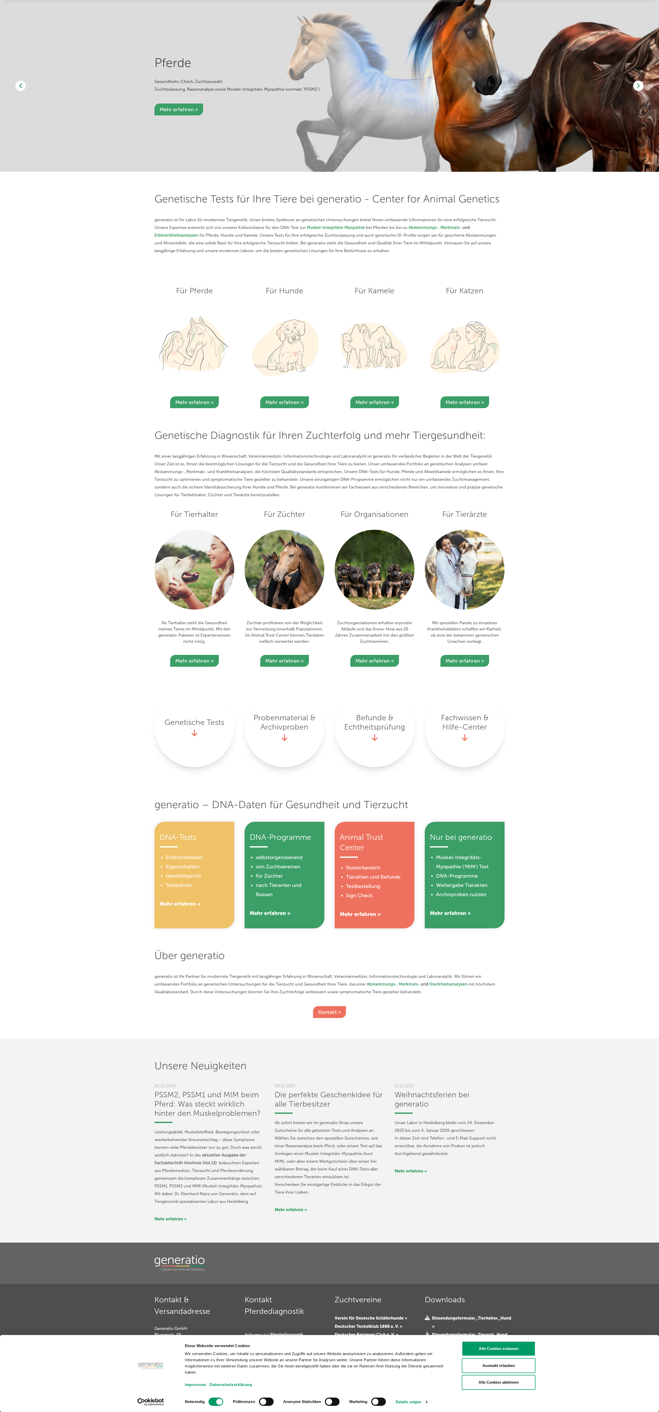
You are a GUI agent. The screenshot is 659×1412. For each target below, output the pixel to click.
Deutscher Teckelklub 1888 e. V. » (368, 1326)
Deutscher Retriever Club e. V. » (366, 1334)
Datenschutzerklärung (231, 1384)
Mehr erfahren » (194, 402)
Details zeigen (408, 1402)
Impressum (195, 1384)
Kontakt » (329, 1012)
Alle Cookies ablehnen (499, 1382)
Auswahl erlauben (498, 1365)
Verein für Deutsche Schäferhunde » (371, 1318)
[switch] (266, 1402)
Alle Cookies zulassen (498, 1348)
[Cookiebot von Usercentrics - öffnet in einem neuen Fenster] (150, 1402)
